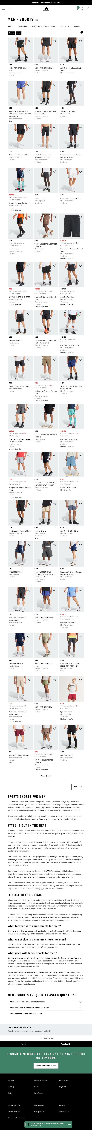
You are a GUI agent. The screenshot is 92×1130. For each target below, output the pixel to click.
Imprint (36, 1087)
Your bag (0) (65, 1044)
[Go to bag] (88, 9)
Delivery (11, 1080)
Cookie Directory (14, 1112)
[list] (46, 26)
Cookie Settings (14, 1105)
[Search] (82, 9)
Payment (62, 1087)
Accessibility (64, 1112)
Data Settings (39, 1105)
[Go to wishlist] (9, 9)
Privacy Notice (39, 1112)
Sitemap (11, 1087)
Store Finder (38, 1093)
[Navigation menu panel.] (4, 9)
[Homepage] (46, 10)
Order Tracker (64, 1080)
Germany (49, 1126)
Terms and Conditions (16, 1118)
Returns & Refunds (41, 1080)
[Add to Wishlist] (29, 41)
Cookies (62, 1105)
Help (10, 1093)
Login (24, 1044)
